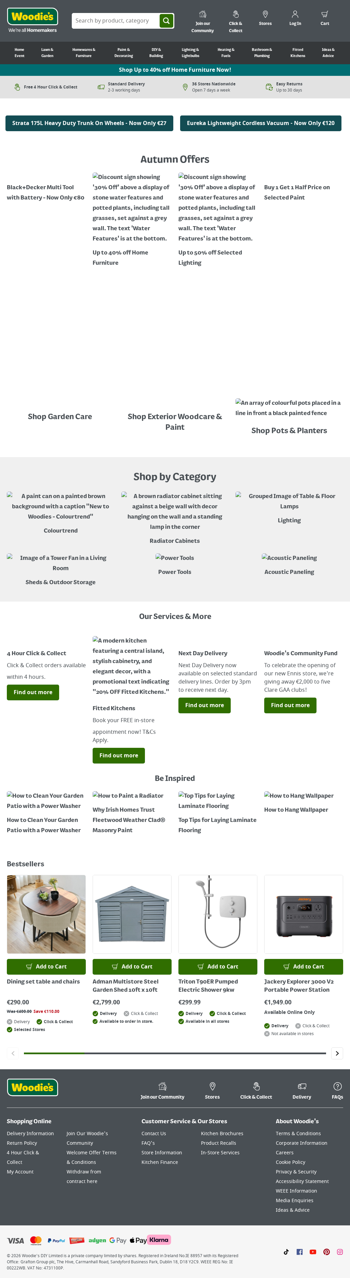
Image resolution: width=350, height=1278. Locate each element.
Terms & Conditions (298, 1133)
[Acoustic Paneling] (289, 565)
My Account (20, 1172)
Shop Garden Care (60, 417)
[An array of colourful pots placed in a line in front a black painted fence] (289, 410)
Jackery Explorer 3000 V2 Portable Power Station (299, 986)
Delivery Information (30, 1133)
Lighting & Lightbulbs (190, 53)
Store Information (162, 1152)
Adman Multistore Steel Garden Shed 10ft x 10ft (126, 986)
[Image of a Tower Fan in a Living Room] (61, 570)
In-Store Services (220, 1152)
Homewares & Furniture (83, 53)
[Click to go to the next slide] (337, 1053)
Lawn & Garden (47, 53)
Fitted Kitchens (298, 53)
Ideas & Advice (328, 53)
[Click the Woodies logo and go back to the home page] (32, 21)
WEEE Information (296, 1191)
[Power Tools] (175, 565)
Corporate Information (301, 1143)
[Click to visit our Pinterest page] (326, 1252)
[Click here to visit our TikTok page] (286, 1252)
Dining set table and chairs (43, 982)
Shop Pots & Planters (289, 431)
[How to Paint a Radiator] (132, 813)
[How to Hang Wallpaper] (303, 803)
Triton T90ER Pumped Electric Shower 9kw (208, 986)
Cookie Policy (290, 1162)
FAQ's (148, 1143)
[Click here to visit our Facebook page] (299, 1252)
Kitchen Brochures (222, 1133)
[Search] (166, 21)
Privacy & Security (296, 1172)
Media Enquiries (294, 1200)
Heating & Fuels (226, 53)
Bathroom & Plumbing (262, 53)
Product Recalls (218, 1143)
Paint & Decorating (124, 53)
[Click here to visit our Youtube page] (313, 1252)
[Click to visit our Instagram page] (340, 1252)
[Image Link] (89, 110)
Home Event (20, 53)
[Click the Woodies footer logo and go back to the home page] (32, 1091)
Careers (285, 1152)
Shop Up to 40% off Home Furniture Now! (175, 70)
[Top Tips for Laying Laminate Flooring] (217, 813)
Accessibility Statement (302, 1181)
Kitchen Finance (160, 1162)
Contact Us (154, 1133)
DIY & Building (156, 53)
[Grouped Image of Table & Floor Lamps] (289, 509)
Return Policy (22, 1143)
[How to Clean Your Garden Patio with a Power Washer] (46, 813)
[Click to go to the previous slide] (13, 1053)
